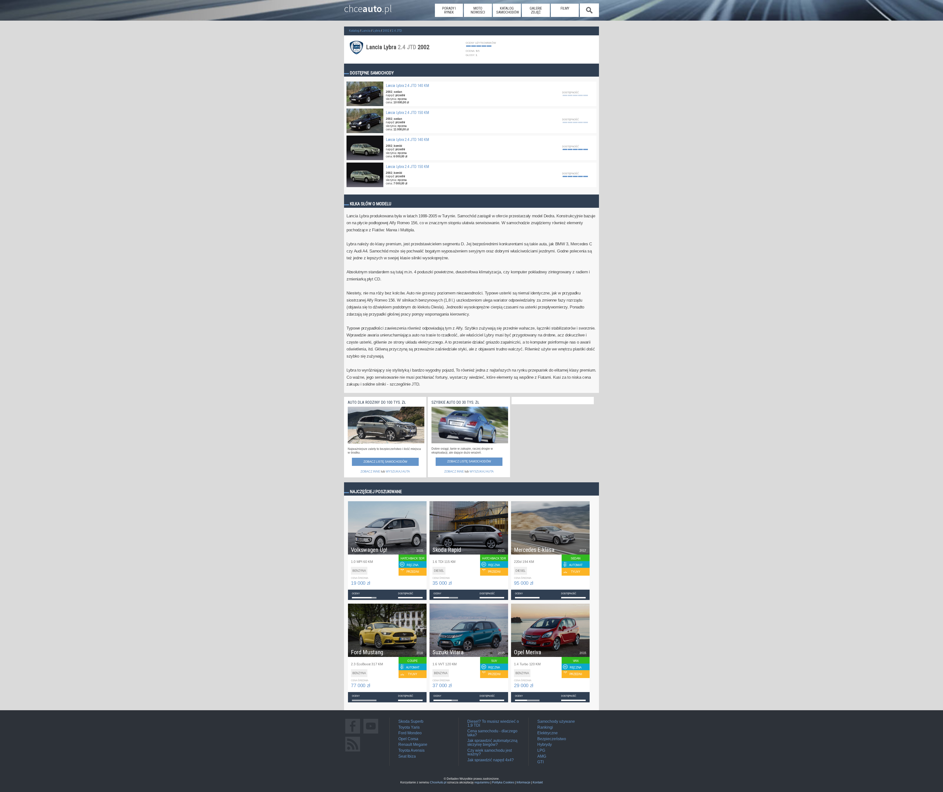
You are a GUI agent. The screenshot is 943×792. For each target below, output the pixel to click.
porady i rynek (449, 10)
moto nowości (478, 10)
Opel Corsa (408, 739)
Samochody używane (556, 721)
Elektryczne (547, 733)
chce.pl (368, 6)
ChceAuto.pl (438, 782)
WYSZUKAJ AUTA (398, 471)
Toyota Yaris (409, 727)
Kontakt (538, 782)
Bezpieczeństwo (551, 739)
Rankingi (545, 727)
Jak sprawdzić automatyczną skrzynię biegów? (492, 742)
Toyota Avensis (411, 750)
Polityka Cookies (503, 782)
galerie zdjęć (536, 10)
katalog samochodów (507, 10)
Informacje (523, 782)
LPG (541, 750)
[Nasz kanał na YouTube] (370, 733)
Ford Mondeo (410, 733)
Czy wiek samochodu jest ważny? (489, 752)
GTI (540, 762)
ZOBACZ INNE (370, 471)
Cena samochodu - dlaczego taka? (492, 733)
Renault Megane (412, 744)
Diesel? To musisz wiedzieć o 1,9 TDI (493, 723)
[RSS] (352, 751)
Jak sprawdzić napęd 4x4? (490, 760)
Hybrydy (544, 744)
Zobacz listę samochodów (385, 461)
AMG (541, 756)
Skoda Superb (410, 721)
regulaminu (482, 782)
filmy (565, 8)
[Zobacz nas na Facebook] (352, 733)
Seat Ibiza (407, 756)
